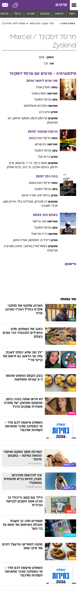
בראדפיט (43, 195)
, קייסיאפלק (14, 167)
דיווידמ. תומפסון (39, 240)
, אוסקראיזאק (21, 118)
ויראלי (17, 13)
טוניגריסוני (39, 221)
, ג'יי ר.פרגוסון (25, 163)
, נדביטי (27, 167)
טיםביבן (44, 112)
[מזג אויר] (15, 5)
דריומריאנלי (39, 233)
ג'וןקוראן (40, 144)
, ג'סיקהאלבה (41, 167)
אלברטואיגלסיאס (35, 105)
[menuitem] (59, 14)
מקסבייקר (40, 163)
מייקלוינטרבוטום (39, 138)
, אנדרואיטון (29, 195)
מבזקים (45, 13)
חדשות (59, 13)
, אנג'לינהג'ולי (26, 201)
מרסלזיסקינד (42, 99)
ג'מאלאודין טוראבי (35, 246)
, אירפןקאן (10, 201)
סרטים (61, 5)
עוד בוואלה (68, 299)
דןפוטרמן (41, 201)
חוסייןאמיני (43, 87)
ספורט (31, 13)
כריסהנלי (44, 156)
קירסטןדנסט (38, 118)
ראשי (72, 13)
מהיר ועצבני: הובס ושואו (42, 23)
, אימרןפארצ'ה (13, 246)
